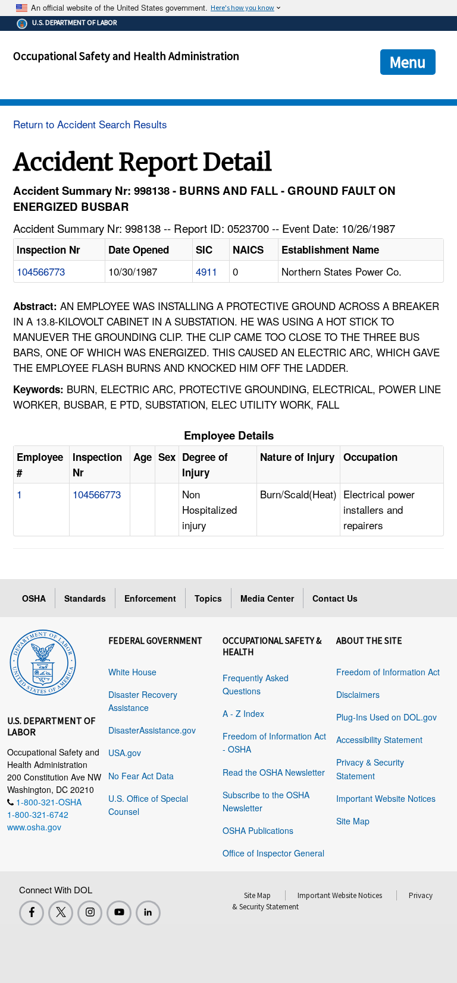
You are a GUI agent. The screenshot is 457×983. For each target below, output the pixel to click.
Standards (85, 598)
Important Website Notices (386, 798)
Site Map (353, 821)
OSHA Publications (258, 830)
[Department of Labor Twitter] (60, 912)
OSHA (34, 598)
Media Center (267, 598)
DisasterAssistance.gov (152, 730)
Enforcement (150, 598)
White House (132, 672)
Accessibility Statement (379, 739)
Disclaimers (358, 694)
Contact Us (335, 598)
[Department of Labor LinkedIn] (148, 912)
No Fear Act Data (141, 776)
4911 (206, 271)
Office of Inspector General (273, 853)
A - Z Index (243, 713)
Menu (408, 62)
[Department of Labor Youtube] (119, 912)
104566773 (41, 271)
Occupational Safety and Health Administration (126, 56)
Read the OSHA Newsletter (274, 772)
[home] (43, 660)
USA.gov (124, 752)
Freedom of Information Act (388, 672)
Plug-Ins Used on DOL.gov (386, 717)
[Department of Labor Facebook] (31, 912)
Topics (208, 598)
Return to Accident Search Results (90, 123)
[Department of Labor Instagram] (89, 912)
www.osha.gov (34, 827)
